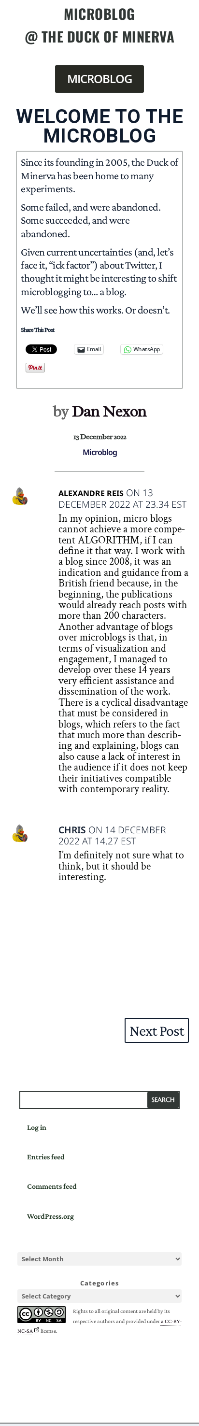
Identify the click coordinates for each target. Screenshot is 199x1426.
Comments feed (52, 1186)
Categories (99, 1283)
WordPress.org (50, 1216)
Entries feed (46, 1157)
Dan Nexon (109, 411)
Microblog (99, 78)
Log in (36, 1127)
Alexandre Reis (91, 493)
